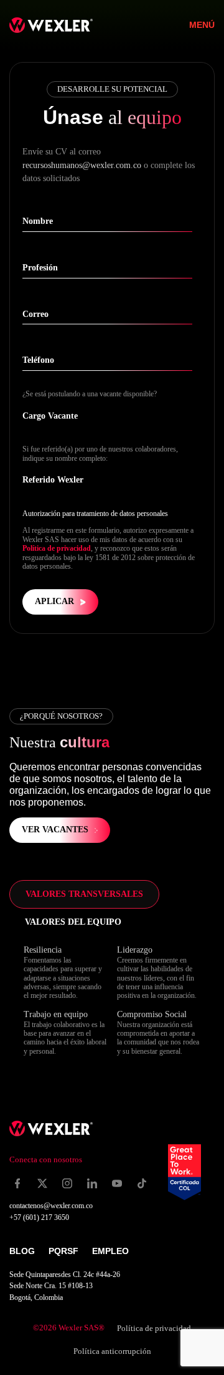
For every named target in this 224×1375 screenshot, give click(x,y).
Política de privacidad (56, 548)
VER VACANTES (55, 829)
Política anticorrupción (112, 1351)
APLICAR (54, 601)
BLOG (22, 1251)
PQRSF (63, 1251)
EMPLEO (110, 1251)
